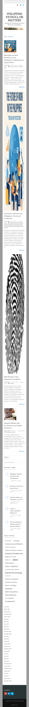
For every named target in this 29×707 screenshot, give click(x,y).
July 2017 (6, 653)
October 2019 (7, 643)
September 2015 (8, 668)
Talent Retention (10, 595)
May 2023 (6, 626)
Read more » (22, 86)
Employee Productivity (18, 66)
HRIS (5, 67)
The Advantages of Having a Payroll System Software (16, 524)
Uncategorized (10, 601)
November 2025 (8, 614)
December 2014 (7, 681)
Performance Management (17, 225)
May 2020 (6, 639)
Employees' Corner (10, 556)
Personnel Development (8, 226)
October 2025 (7, 616)
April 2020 (6, 641)
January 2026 (7, 611)
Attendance (12, 66)
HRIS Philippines (9, 563)
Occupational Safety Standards (12, 569)
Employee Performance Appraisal (13, 550)
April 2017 (6, 661)
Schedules (13, 432)
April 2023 (6, 629)
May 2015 (6, 676)
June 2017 (6, 656)
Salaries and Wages (10, 585)
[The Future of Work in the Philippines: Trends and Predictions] (14, 151)
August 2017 (7, 651)
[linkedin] (20, 5)
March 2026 (7, 609)
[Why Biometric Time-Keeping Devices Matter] (14, 314)
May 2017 (6, 658)
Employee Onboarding (18, 222)
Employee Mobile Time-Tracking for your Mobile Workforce (13, 425)
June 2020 (6, 636)
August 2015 (7, 671)
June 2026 (6, 606)
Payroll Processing (8, 225)
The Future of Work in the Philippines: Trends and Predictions (13, 215)
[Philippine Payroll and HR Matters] (14, 28)
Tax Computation (9, 598)
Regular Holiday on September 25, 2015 (16, 498)
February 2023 (7, 631)
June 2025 (6, 619)
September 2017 (8, 648)
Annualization (8, 540)
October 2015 (7, 666)
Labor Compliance (19, 223)
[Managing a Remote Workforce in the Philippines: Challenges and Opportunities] (10, 46)
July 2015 (6, 673)
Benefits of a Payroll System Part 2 (16, 487)
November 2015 (8, 663)
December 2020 (7, 634)
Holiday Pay (8, 559)
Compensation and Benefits (14, 544)
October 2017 (7, 646)
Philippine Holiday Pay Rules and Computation (16, 476)
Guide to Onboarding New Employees (15, 511)
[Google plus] (17, 5)
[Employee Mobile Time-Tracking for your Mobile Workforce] (10, 414)
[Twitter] (23, 5)
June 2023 (6, 624)
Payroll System (8, 575)
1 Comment (19, 480)
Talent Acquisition (17, 226)
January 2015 (7, 678)
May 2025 (6, 621)
